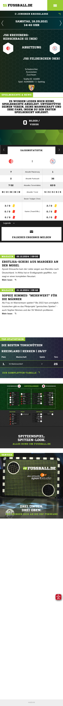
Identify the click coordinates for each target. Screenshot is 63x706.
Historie (4, 149)
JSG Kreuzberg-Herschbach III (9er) (20, 37)
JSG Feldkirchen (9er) (41, 58)
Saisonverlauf (59, 149)
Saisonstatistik (31, 150)
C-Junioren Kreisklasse (31, 14)
